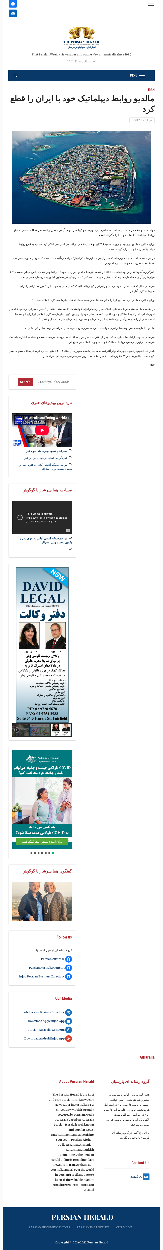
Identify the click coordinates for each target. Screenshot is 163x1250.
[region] (42, 652)
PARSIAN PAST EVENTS (93, 1227)
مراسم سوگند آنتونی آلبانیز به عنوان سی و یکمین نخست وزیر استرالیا (45, 467)
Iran (151, 90)
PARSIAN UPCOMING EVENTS (49, 1227)
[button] (18, 645)
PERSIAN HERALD (82, 1217)
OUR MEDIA (124, 1227)
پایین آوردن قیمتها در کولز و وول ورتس (46, 458)
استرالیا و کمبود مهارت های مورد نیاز (47, 451)
